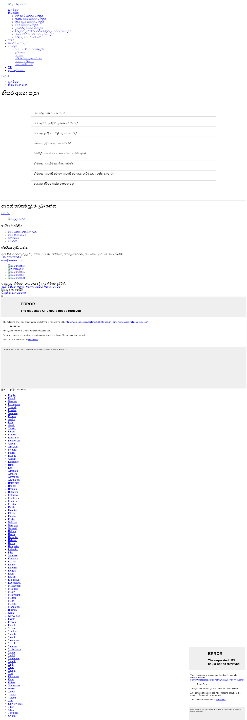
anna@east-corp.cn (11, 260)
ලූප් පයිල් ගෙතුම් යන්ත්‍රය (29, 28)
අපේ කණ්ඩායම (24, 64)
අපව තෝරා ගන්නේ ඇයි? (29, 49)
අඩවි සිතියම (8, 286)
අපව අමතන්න (16, 70)
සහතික (19, 55)
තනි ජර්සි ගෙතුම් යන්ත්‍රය (29, 15)
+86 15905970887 (11, 257)
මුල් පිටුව (13, 9)
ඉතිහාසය (20, 52)
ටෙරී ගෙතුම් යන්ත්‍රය (26, 25)
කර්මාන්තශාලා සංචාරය (28, 58)
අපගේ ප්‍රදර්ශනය (24, 61)
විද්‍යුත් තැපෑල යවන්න (13, 292)
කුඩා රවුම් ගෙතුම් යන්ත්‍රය (29, 21)
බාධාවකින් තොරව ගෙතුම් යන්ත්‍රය (34, 34)
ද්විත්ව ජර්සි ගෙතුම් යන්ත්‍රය (30, 18)
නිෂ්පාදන (13, 12)
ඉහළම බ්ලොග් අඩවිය (30, 286)
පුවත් (11, 40)
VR (10, 67)
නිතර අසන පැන (17, 43)
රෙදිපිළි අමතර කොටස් (28, 37)
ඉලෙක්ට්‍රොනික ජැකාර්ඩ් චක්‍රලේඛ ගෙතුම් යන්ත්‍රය (43, 31)
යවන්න (5, 213)
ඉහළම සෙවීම (52, 286)
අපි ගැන (12, 46)
